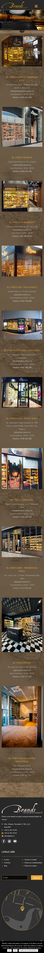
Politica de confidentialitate (33, 863)
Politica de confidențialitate (28, 950)
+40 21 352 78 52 (10, 833)
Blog (5, 866)
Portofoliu (7, 863)
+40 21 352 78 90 (10, 830)
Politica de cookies (30, 866)
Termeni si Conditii (30, 860)
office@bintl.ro (9, 836)
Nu (15, 950)
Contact (6, 860)
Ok (9, 950)
